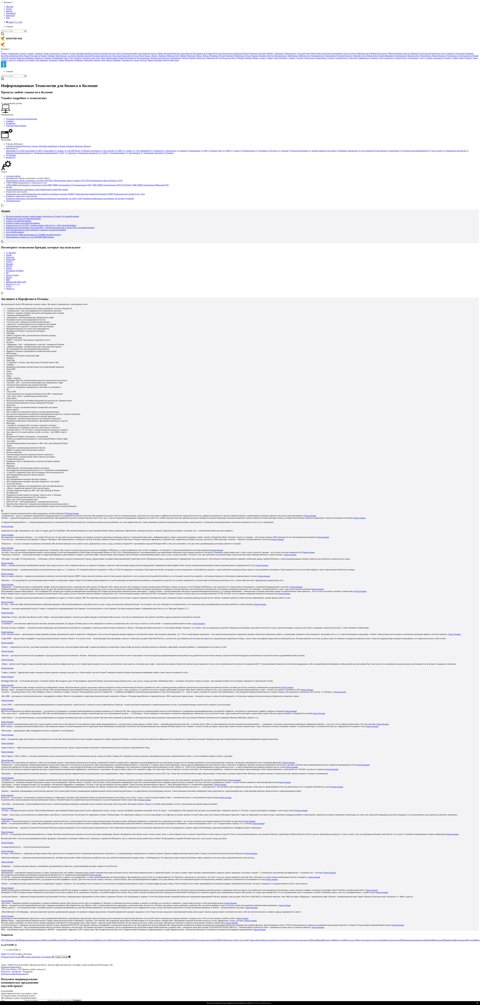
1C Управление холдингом (454, 151)
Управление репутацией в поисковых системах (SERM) (50, 194)
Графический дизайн (49, 189)
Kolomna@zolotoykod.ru (11, 967)
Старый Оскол (400, 58)
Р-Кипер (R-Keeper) (14, 146)
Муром (222, 56)
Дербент (270, 53)
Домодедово (315, 53)
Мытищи (229, 56)
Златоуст (384, 53)
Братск (154, 53)
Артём (45, 53)
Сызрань (429, 58)
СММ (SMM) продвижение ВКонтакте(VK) (150, 185)
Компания (10, 15)
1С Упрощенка (157, 151)
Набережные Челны (242, 56)
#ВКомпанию (437, 940)
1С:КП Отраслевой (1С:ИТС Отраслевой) (36, 151)
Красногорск (106, 56)
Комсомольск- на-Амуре (66, 56)
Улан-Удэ (12, 60)
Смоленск (374, 58)
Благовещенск (145, 53)
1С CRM (103, 153)
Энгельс (143, 60)
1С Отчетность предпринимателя (413, 151)
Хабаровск (43, 60)
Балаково (81, 53)
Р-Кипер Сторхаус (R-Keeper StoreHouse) (40, 146)
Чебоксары (69, 60)
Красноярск (127, 56)
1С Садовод (127, 151)
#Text (222, 940)
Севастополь (309, 58)
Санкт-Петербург (280, 58)
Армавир (38, 53)
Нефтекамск (293, 56)
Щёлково (117, 60)
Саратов (299, 58)
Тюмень (4, 60)
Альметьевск (13, 53)
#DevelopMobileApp (174, 940)
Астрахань (64, 53)
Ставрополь (389, 58)
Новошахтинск (465, 56)
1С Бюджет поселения (89, 151)
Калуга (444, 53)
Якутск (166, 60)
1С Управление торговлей (152, 153)
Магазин (9, 6)
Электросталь (127, 60)
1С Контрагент (170, 151)
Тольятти (468, 58)
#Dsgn (185, 940)
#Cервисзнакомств (158, 940)
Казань (425, 53)
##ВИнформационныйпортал (29, 940)
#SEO (190, 940)
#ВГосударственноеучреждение (369, 940)
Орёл (71, 58)
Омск (66, 58)
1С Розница (169, 153)
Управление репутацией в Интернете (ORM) (94, 194)
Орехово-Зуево (88, 58)
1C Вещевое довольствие (347, 151)
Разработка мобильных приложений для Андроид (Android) (108, 198)
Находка (270, 56)
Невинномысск (280, 56)
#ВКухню (469, 940)
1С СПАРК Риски (72, 151)
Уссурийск (30, 60)
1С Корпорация (193, 151)
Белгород (112, 53)
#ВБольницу (326, 940)
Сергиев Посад (341, 58)
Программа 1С (12, 151)
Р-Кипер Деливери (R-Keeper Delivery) (74, 146)
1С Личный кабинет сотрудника (322, 151)
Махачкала (191, 56)
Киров (27, 56)
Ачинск (73, 53)
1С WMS (226, 151)
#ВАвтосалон (267, 940)
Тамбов (455, 58)
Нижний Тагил (359, 56)
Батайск (104, 53)
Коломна (51, 56)
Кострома (96, 56)
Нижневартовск (317, 56)
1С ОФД (204, 151)
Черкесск (97, 60)
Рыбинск (248, 58)
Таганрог (448, 58)
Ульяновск (20, 60)
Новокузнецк (372, 56)
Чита (104, 60)
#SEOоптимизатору (201, 940)
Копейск (80, 56)
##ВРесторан (67, 940)
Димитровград (290, 53)
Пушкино (192, 58)
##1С (3, 940)
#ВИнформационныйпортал (412, 940)
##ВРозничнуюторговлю (83, 940)
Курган (135, 56)
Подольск (166, 58)
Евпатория (326, 53)
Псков (185, 58)
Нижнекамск (330, 56)
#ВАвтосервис (279, 940)
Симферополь (363, 58)
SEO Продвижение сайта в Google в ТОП (67, 180)
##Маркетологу (101, 940)
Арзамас (30, 53)
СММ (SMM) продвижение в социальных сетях (26, 185)
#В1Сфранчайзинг (254, 940)
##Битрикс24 (10, 940)
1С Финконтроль (247, 151)
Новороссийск (413, 56)
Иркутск (407, 53)
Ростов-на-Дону (229, 58)
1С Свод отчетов (107, 151)
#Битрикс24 (230, 940)
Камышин (469, 53)
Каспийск (5, 56)
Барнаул (97, 53)
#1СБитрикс (140, 940)
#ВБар (318, 940)
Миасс (199, 56)
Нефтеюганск (304, 56)
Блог (8, 18)
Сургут (422, 58)
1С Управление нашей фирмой (44, 153)
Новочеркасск (453, 56)
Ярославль (174, 60)
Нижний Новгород (344, 56)
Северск (331, 58)
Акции (9, 9)
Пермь (121, 58)
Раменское (210, 58)
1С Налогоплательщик (298, 151)
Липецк (154, 56)
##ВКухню (46, 940)
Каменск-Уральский (455, 53)
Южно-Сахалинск (155, 60)
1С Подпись (272, 151)
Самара (269, 58)
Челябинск (78, 60)
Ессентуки (352, 53)
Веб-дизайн (63, 189)
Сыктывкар (438, 58)
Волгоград (217, 53)
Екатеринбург (337, 53)
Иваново (392, 53)
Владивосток (186, 53)
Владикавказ (198, 53)
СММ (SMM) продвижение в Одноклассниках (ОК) (69, 185)
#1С (133, 940)
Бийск (135, 53)
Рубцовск (240, 58)
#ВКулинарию (459, 940)
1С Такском (283, 151)
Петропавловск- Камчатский (149, 58)
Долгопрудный (303, 53)
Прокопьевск (176, 58)
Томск (475, 58)
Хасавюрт (53, 60)
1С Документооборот (116, 153)
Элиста (136, 60)
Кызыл (148, 56)
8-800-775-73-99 (7, 954)
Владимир (208, 53)
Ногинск (12, 58)
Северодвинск (321, 58)
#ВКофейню (448, 940)
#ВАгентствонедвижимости (297, 940)
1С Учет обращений (141, 151)
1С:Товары (181, 151)
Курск (141, 56)
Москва (206, 56)
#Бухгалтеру (240, 940)
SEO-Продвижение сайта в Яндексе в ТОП (104, 180)
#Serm (212, 940)
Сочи (381, 58)
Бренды (9, 11)
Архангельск (54, 53)
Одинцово (46, 58)
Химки (61, 60)
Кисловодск (35, 56)
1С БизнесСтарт (215, 151)
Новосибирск (426, 56)
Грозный (262, 53)
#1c (130, 940)
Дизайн (9, 189)
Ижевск (399, 53)
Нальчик (262, 56)
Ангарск (22, 53)
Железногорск (364, 53)
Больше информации (262, 1003)
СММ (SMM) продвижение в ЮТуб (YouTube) (111, 185)
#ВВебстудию (338, 940)
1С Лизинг (59, 151)
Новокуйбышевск (386, 56)
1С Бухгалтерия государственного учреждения (378, 151)
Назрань (254, 56)
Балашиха (89, 53)
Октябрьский (57, 58)
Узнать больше (72, 513)
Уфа (37, 60)
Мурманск (214, 56)
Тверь (461, 58)
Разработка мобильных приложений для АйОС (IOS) (59, 198)
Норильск (21, 58)
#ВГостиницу (350, 940)
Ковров (44, 56)
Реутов (219, 58)
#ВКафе (427, 940)
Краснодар (117, 56)
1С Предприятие (133, 153)
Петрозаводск (130, 58)
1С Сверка (235, 151)
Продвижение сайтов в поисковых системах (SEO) (28, 180)
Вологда (246, 53)
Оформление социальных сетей (25, 189)
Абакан (4, 53)
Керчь (21, 56)
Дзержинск (279, 53)
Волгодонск (228, 53)
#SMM (217, 940)
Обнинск (38, 58)
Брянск (161, 53)
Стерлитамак (412, 58)
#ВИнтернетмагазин (391, 940)
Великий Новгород (172, 53)
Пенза (103, 58)
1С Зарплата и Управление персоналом (82, 153)
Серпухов (352, 58)
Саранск (292, 58)
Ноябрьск (30, 58)
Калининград (434, 53)
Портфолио (11, 13)
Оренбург (78, 58)
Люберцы (162, 56)
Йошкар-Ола (416, 53)
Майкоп (183, 56)
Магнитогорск (173, 56)
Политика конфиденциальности (14, 974)
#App (147, 940)
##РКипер (124, 940)
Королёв (88, 56)
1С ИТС (61, 153)
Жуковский (375, 53)
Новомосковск (400, 56)
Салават (262, 58)
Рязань (255, 58)
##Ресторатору (114, 940)
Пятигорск (201, 58)
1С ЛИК (118, 151)
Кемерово (14, 56)
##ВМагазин (56, 940)
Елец (346, 53)
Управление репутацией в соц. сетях (129, 194)
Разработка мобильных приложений (21, 198)
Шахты (109, 60)
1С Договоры (261, 151)
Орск (98, 58)
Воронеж (254, 53)
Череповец (88, 60)
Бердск (120, 53)
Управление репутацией (16, 194)
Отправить (77, 1000)
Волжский (238, 53)
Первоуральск (112, 58)
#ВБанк (312, 940)
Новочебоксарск (439, 56)
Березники (127, 53)
